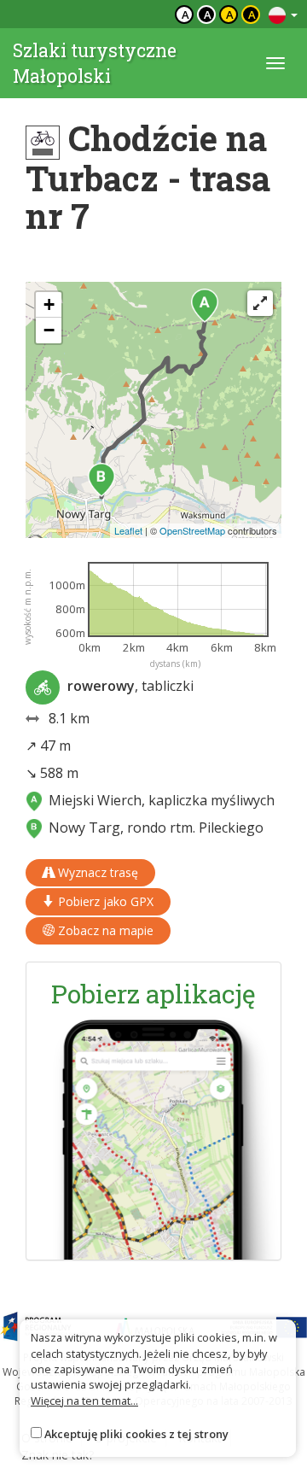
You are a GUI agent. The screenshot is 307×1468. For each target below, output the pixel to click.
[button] (204, 306)
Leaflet (128, 530)
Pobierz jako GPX (104, 901)
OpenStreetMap (192, 530)
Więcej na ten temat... (84, 1400)
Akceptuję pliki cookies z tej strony (136, 1434)
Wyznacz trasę (96, 872)
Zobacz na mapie (104, 930)
